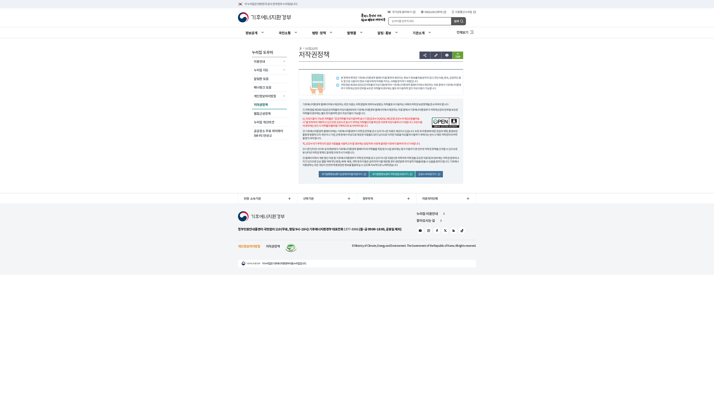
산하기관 (308, 198)
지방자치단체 (430, 198)
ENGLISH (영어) (433, 12)
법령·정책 (319, 32)
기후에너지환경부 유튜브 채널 (420, 230)
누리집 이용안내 (427, 214)
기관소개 (418, 32)
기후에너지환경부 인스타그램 (428, 230)
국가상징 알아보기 (402, 12)
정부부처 (368, 198)
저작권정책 (273, 246)
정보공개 (251, 32)
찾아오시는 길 (425, 220)
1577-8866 (351, 229)
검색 (456, 21)
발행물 (351, 32)
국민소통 (285, 32)
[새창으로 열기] (291, 246)
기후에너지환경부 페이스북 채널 (437, 230)
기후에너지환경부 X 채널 (445, 230)
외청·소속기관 (252, 198)
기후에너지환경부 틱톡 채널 (462, 230)
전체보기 (462, 32)
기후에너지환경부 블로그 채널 (453, 230)
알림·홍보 (384, 32)
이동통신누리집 (463, 12)
